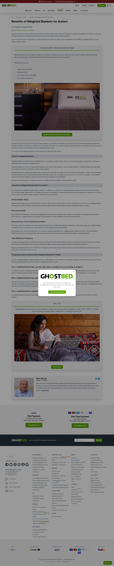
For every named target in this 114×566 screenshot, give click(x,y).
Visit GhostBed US (58, 292)
